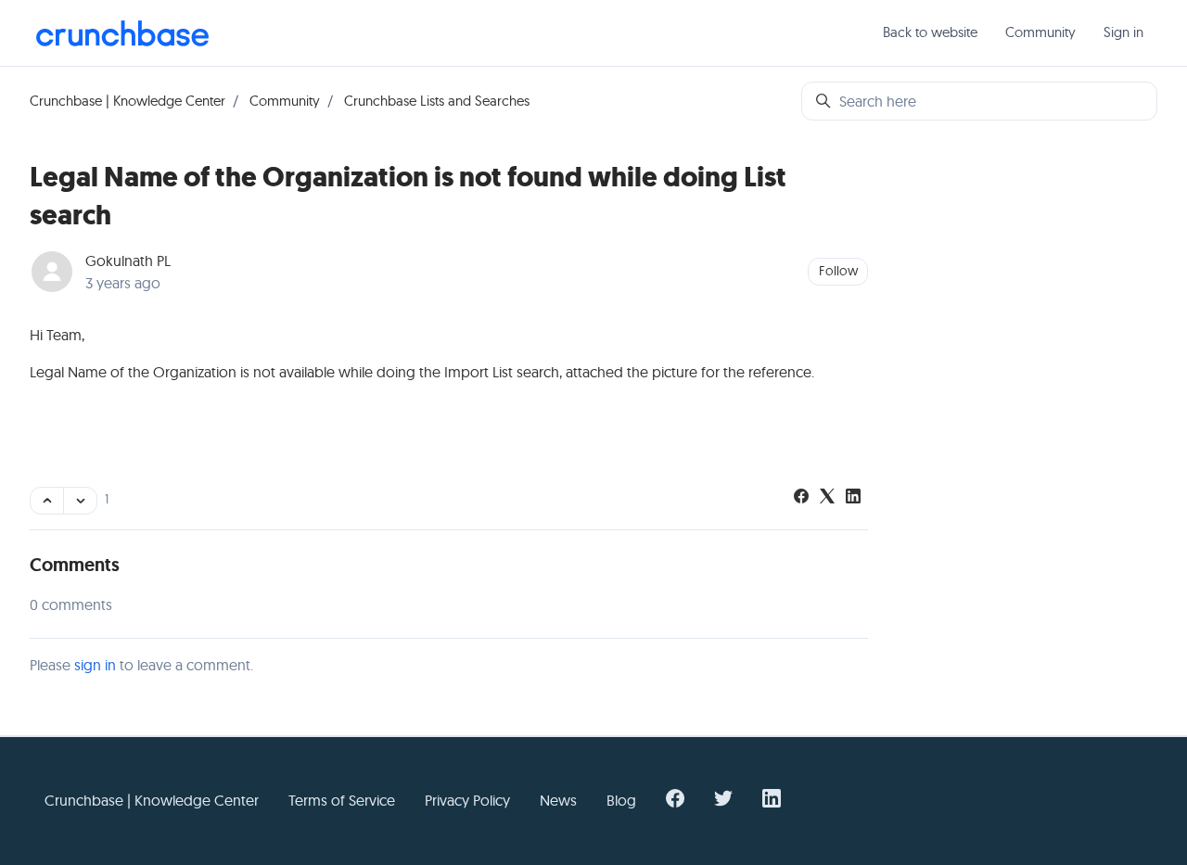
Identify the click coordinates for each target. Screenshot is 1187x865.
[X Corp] (827, 498)
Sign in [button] (1123, 32)
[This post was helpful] (47, 501)
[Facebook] (801, 498)
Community (1040, 32)
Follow (838, 270)
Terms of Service (341, 800)
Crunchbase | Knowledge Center (127, 100)
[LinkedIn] (853, 498)
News (558, 800)
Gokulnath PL (128, 260)
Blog (621, 800)
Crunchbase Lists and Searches (437, 100)
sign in (95, 664)
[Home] (122, 33)
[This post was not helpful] (80, 501)
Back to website (930, 32)
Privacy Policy (467, 800)
